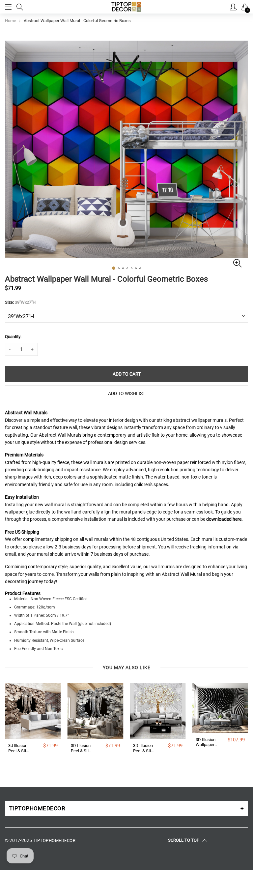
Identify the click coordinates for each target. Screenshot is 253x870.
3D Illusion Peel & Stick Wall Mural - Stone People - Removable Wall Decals (82, 748)
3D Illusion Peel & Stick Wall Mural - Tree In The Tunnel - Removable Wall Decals (144, 748)
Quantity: (13, 336)
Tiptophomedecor (54, 840)
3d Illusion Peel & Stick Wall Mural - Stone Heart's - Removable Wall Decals (19, 748)
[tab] (126, 808)
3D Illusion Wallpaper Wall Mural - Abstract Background (207, 742)
